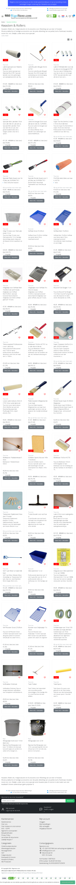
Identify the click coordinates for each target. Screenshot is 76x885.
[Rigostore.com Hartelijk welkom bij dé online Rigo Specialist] (21, 16)
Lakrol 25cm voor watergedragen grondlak (63, 515)
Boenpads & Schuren (8, 857)
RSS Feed (39, 873)
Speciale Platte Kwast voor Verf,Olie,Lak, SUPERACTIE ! (12, 179)
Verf (2, 853)
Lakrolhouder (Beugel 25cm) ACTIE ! (37, 68)
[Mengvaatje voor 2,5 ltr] (38, 727)
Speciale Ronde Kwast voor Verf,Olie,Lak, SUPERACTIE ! (37, 179)
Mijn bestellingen (44, 824)
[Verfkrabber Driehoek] (12, 670)
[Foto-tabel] (68, 39)
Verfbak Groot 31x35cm (36, 231)
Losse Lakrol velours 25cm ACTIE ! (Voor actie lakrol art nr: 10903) (12, 402)
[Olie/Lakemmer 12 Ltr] (38, 557)
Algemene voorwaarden (9, 831)
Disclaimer (19, 873)
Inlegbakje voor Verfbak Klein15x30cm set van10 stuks (12, 289)
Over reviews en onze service (11, 826)
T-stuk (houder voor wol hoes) (37, 515)
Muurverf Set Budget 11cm (62, 288)
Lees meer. (5, 36)
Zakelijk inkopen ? (7, 840)
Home (3, 22)
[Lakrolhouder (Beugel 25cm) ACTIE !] (38, 53)
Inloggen (42, 822)
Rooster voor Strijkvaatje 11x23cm (37, 628)
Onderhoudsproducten (9, 846)
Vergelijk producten (45, 829)
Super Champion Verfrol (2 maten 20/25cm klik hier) (63, 345)
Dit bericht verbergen (67, 882)
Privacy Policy (5, 835)
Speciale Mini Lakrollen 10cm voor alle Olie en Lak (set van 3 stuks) (12, 123)
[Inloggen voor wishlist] (19, 60)
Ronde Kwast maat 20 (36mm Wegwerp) (63, 402)
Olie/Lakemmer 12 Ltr (35, 571)
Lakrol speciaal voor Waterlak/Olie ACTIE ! (12, 68)
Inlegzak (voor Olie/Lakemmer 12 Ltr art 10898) (63, 572)
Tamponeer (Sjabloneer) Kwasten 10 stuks (12, 515)
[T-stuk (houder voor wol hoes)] (38, 500)
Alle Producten (6, 862)
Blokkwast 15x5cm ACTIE (62, 458)
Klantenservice (6, 822)
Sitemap (33, 873)
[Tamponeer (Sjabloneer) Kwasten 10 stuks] (12, 500)
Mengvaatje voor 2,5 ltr (35, 741)
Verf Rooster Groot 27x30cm (12, 627)
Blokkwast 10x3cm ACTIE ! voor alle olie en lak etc (37, 345)
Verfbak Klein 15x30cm (61, 231)
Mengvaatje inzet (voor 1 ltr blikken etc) (12, 742)
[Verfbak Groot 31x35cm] (38, 217)
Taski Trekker (32, 684)
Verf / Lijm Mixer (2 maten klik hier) (12, 572)
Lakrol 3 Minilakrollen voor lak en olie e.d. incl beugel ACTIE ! (63, 68)
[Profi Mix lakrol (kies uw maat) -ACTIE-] (63, 164)
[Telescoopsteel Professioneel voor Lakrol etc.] (12, 330)
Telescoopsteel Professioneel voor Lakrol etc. (12, 345)
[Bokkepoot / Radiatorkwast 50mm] (12, 444)
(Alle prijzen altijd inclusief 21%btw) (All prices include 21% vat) (18, 870)
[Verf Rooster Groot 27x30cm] (12, 614)
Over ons (4, 824)
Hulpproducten (6, 855)
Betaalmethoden (6, 833)
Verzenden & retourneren (9, 837)
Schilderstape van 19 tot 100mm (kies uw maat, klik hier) (63, 628)
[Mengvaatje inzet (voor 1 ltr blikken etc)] (12, 727)
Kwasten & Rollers (12, 22)
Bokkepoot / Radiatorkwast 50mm (12, 459)
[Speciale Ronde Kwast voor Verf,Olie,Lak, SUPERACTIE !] (38, 164)
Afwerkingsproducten (8, 848)
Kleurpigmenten (6, 851)
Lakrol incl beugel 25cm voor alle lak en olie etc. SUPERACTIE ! (38, 123)
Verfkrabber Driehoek (10, 684)
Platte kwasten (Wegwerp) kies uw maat (37, 402)
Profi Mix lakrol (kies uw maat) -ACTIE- (63, 179)
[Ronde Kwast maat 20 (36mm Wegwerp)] (63, 387)
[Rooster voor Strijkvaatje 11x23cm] (38, 614)
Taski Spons (57, 684)
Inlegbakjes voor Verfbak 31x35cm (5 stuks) (37, 289)
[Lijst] (71, 39)
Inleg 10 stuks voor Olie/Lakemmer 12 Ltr (12, 232)
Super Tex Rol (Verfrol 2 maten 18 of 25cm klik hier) (63, 123)
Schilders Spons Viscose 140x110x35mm (38, 459)
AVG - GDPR (5, 829)
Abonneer (70, 801)
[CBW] (12, 878)
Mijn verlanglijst (44, 826)
